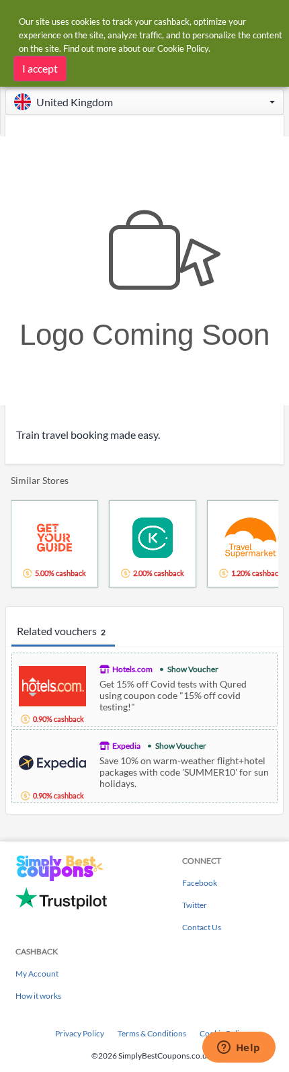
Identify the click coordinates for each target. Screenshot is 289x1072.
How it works (38, 996)
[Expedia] (52, 761)
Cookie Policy (182, 48)
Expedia (126, 746)
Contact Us (201, 927)
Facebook (199, 883)
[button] (144, 102)
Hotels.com (132, 669)
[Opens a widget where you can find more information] (239, 1048)
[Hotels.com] (52, 684)
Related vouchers (61, 630)
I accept (40, 68)
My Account (36, 973)
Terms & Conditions (152, 1033)
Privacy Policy (79, 1033)
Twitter (194, 905)
